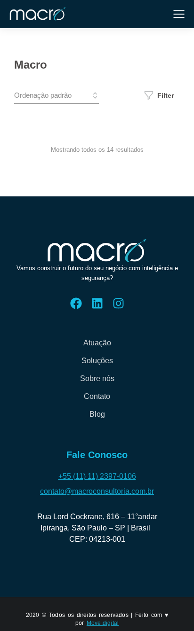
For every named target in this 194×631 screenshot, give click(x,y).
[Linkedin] (97, 303)
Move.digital (103, 623)
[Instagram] (118, 303)
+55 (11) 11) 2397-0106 (97, 476)
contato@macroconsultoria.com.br (97, 491)
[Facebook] (76, 303)
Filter (165, 95)
